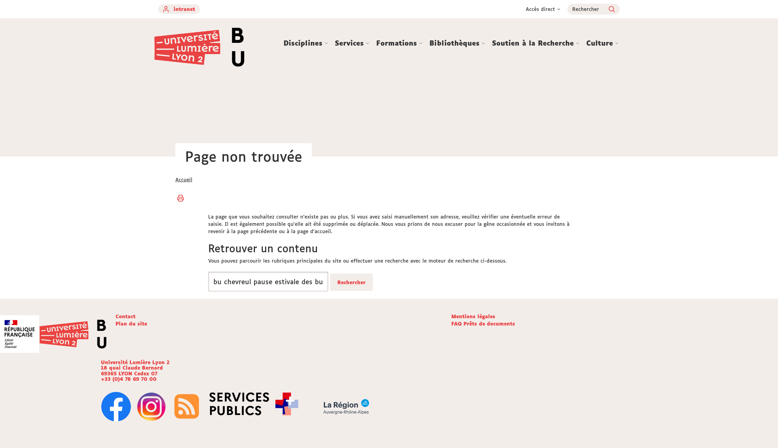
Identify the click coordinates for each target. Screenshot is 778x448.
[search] (268, 281)
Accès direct (540, 9)
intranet (184, 9)
